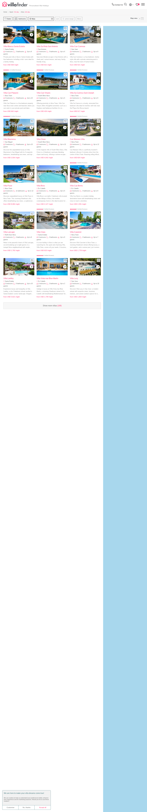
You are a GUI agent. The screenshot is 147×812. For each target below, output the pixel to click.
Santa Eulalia (9, 49)
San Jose (74, 281)
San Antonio (42, 49)
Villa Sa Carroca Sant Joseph (82, 93)
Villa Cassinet (75, 232)
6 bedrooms (75, 144)
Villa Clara (41, 232)
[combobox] (42, 19)
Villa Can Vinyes (43, 93)
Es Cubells (41, 188)
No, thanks (26, 807)
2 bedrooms (42, 283)
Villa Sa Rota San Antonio (47, 46)
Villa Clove (41, 139)
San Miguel (8, 142)
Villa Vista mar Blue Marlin (47, 278)
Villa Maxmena (9, 139)
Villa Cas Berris (76, 186)
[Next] (31, 34)
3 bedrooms (42, 51)
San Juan (74, 49)
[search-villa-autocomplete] (125, 5)
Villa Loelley (8, 278)
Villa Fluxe (7, 186)
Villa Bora (41, 186)
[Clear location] (52, 19)
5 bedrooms (9, 98)
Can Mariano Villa (77, 139)
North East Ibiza (10, 235)
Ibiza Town (8, 95)
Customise (10, 807)
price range (69, 19)
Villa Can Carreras (77, 46)
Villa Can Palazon (10, 93)
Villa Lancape (9, 232)
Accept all (42, 807)
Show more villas (52, 306)
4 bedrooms (9, 51)
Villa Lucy (74, 278)
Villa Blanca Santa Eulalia (14, 46)
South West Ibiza (44, 95)
